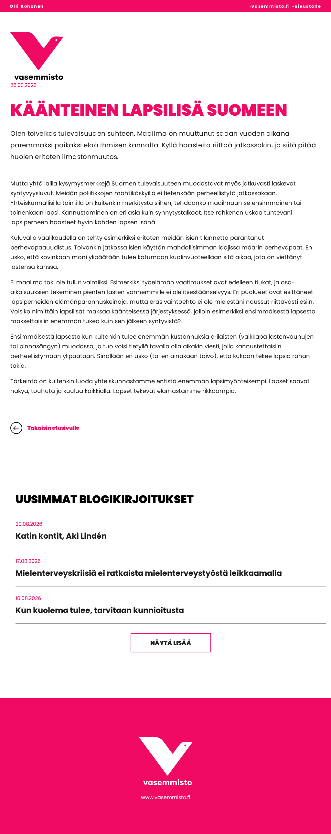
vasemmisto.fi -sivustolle (286, 6)
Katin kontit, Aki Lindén (61, 536)
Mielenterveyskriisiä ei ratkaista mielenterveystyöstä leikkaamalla (149, 573)
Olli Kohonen (27, 6)
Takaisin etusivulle (53, 428)
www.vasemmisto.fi (165, 797)
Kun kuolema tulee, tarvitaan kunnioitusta (100, 610)
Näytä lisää (170, 643)
